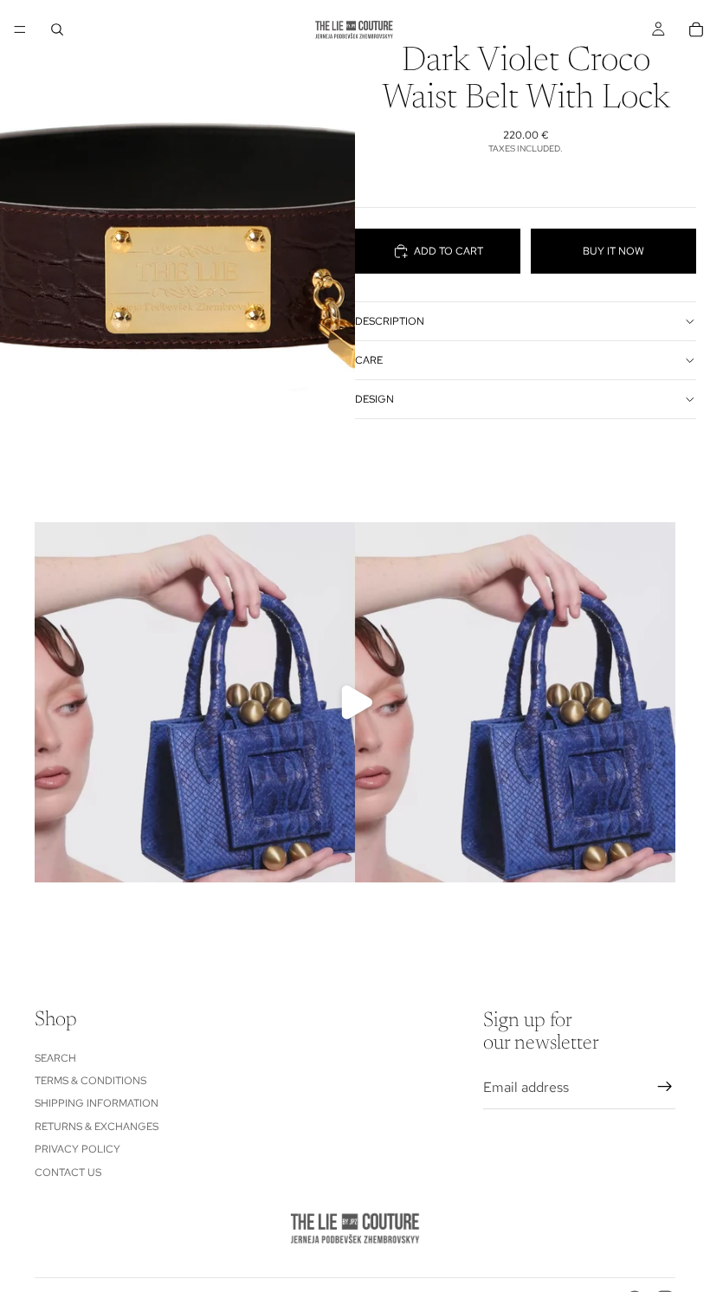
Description (389, 321)
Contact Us (68, 1172)
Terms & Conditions (90, 1081)
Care (369, 360)
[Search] (57, 29)
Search (55, 1058)
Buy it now (613, 251)
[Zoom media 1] (177, 222)
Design (374, 399)
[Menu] (20, 29)
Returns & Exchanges (96, 1127)
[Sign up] (665, 1087)
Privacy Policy (77, 1149)
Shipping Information (96, 1104)
